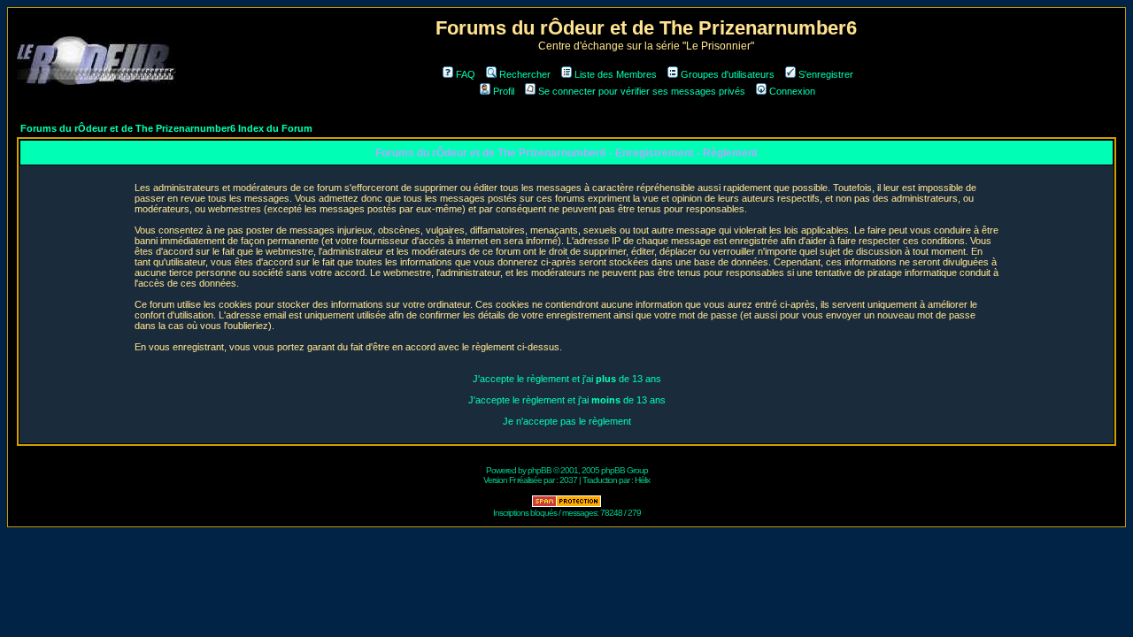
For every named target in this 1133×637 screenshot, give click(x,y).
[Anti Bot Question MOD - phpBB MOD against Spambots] (566, 505)
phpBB (539, 470)
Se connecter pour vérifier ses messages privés (641, 91)
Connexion (792, 91)
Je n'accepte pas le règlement (567, 421)
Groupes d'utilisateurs (728, 74)
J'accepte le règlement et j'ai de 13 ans (567, 378)
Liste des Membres (615, 74)
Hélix (642, 480)
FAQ (465, 74)
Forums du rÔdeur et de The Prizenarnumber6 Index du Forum (166, 128)
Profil (503, 91)
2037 (568, 480)
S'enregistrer (825, 74)
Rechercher (525, 74)
